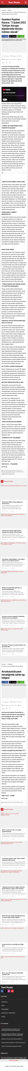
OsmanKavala (8, 473)
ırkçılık (15, 471)
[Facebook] (2, 991)
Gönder (22, 36)
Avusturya (5, 802)
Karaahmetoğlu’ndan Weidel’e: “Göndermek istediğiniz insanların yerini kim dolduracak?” (12, 1034)
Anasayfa (4, 10)
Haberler (9, 10)
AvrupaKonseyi (11, 470)
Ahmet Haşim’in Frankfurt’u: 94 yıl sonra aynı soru (14, 1042)
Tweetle (14, 36)
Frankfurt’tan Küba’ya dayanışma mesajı (11, 1046)
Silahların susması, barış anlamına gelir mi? (12, 1039)
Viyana (21, 802)
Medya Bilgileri (5, 1009)
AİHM (6, 470)
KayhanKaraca (20, 471)
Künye (3, 1005)
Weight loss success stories (8, 474)
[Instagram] (9, 991)
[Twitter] (5, 991)
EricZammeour (18, 470)
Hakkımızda (4, 1002)
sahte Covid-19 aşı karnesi (14, 802)
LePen (3, 473)
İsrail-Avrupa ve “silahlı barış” (14, 6)
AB (4, 470)
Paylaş (6, 36)
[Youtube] (12, 991)
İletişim (3, 1016)
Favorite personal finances (7, 471)
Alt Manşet (10, 664)
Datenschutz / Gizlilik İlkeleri (8, 1013)
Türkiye (12, 473)
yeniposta (6, 56)
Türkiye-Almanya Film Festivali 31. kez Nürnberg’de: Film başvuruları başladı (11, 1029)
